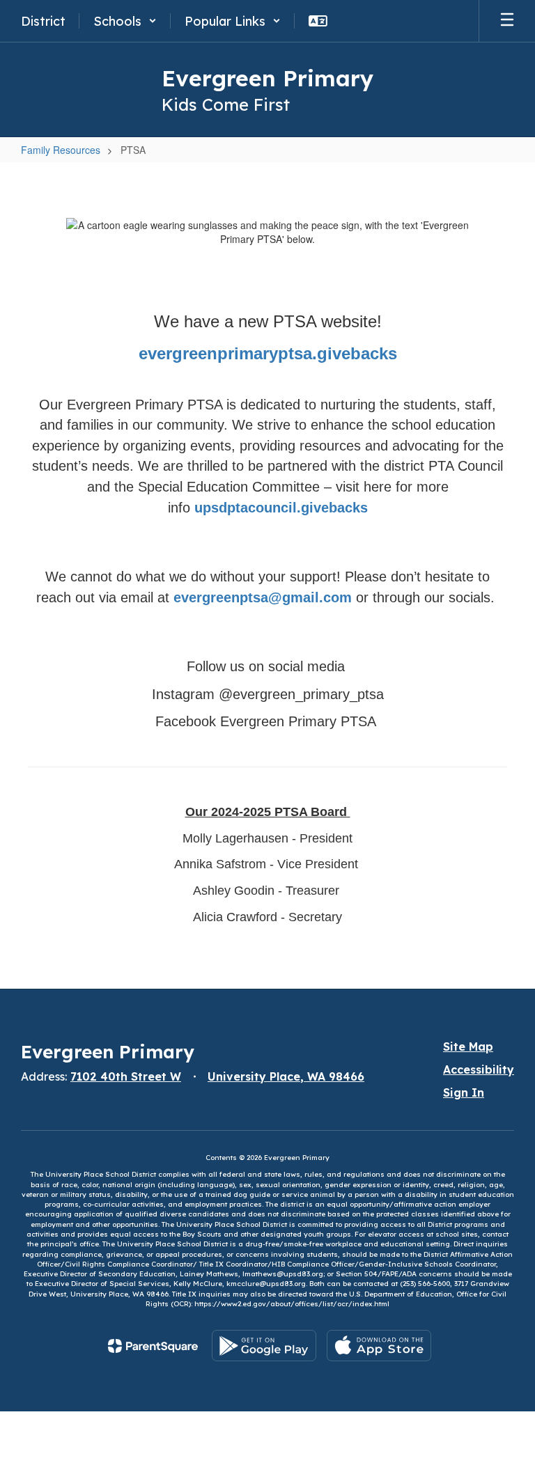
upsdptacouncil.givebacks (281, 507)
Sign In (463, 1092)
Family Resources (60, 150)
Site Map (468, 1046)
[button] (125, 21)
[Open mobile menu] (507, 21)
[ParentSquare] (152, 1345)
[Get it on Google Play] (264, 1345)
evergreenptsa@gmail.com (262, 597)
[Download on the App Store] (379, 1345)
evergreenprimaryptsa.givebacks (268, 353)
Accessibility (478, 1069)
